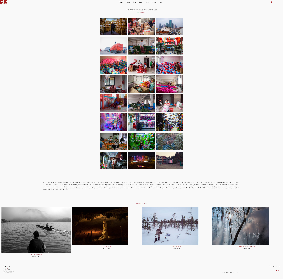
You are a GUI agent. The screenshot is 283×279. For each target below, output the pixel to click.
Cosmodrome (177, 246)
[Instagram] (279, 270)
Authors (121, 2)
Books (147, 2)
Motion (141, 2)
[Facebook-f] (277, 270)
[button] (271, 2)
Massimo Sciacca (36, 256)
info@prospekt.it (6, 268)
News (134, 2)
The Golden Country (36, 255)
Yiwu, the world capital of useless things (141, 10)
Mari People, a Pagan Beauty (247, 246)
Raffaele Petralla (106, 248)
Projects (128, 2)
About (161, 2)
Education (154, 2)
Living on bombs (106, 246)
